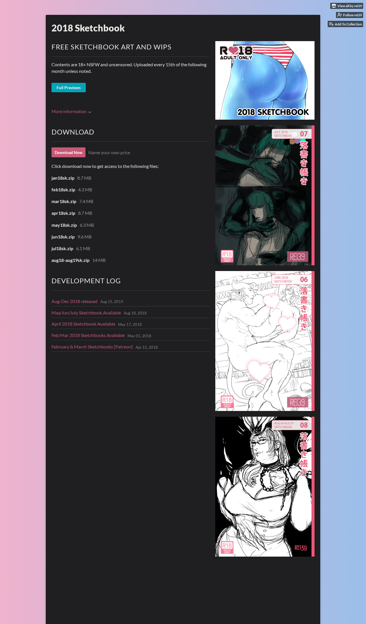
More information (69, 111)
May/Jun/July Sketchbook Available (86, 312)
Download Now (68, 152)
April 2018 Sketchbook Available (83, 323)
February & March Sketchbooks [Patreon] (92, 346)
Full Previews (69, 87)
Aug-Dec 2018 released (74, 301)
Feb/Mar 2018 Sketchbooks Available (88, 335)
